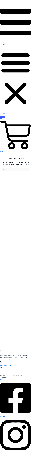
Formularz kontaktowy (5, 369)
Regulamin (2, 363)
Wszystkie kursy (7, 42)
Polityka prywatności (5, 365)
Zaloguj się (2, 117)
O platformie (6, 41)
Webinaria (5, 44)
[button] (15, 78)
